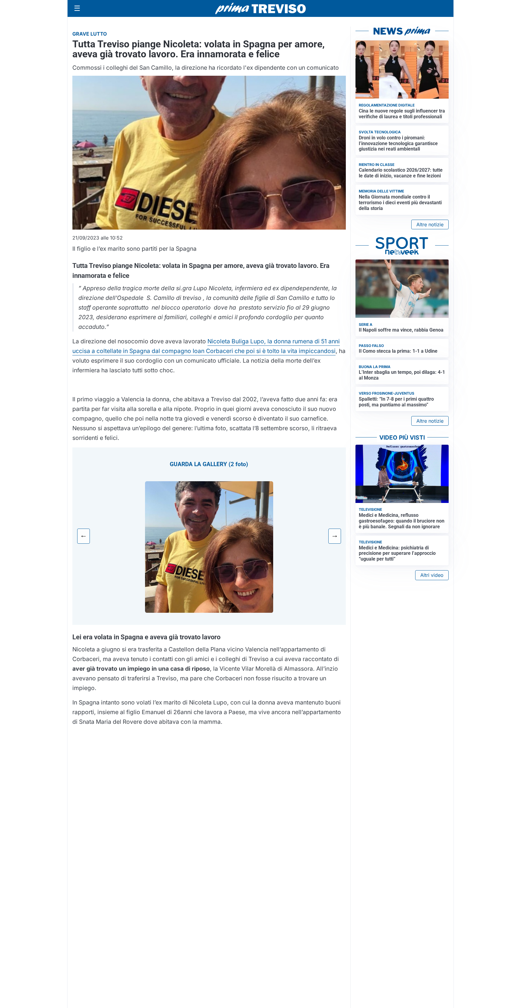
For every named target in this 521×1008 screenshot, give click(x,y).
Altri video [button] (432, 575)
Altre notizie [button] (430, 224)
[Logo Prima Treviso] (260, 8)
